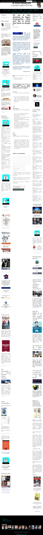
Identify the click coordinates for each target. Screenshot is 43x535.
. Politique (34, 75)
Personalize (34, 1)
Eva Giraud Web (23, 534)
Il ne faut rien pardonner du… (37, 115)
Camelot (14, 135)
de (35, 72)
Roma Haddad (16, 108)
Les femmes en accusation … (18, 79)
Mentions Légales (5, 519)
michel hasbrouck (35, 114)
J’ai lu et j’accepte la (21, 182)
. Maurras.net (35, 77)
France (19, 75)
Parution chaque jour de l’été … (19, 77)
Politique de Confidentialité (7, 520)
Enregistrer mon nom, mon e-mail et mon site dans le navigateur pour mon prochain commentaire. (21, 174)
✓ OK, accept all (29, 1)
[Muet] (39, 62)
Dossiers (23, 12)
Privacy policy (39, 1)
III (34, 396)
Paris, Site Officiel (39, 72)
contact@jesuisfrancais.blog (6, 469)
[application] (37, 60)
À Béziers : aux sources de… (37, 196)
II (33, 396)
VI (38, 396)
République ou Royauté (16, 12)
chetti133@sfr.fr (35, 307)
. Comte (34, 72)
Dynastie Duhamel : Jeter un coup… (37, 128)
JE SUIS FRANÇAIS (21, 3)
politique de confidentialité (36, 45)
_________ (6, 338)
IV (36, 396)
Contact (4, 518)
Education (15, 75)
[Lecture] (33, 62)
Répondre (27, 92)
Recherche (29, 12)
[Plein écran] (40, 62)
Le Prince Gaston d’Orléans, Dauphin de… (37, 136)
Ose (16, 91)
